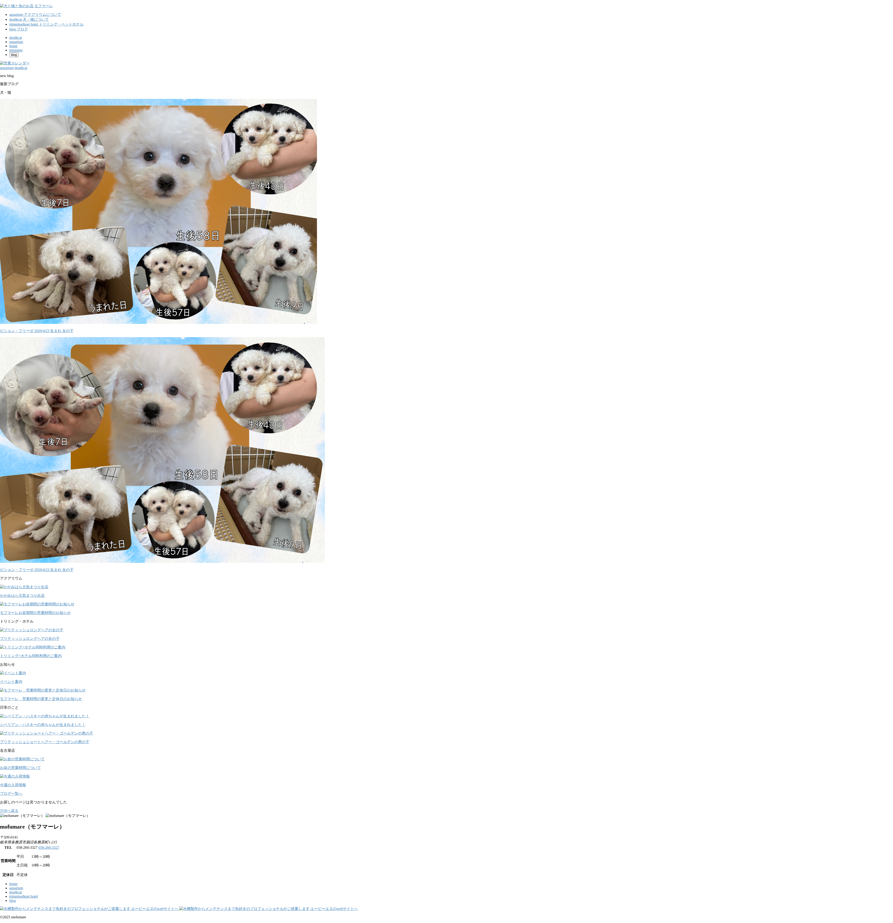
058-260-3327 (48, 847)
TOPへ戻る (9, 811)
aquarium (16, 888)
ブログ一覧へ (11, 793)
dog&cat (15, 892)
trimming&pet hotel (23, 896)
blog (12, 901)
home (13, 884)
